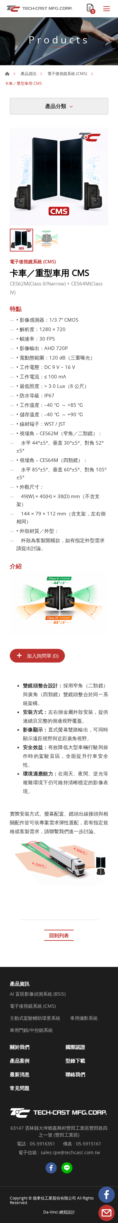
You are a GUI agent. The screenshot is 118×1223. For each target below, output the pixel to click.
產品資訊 (28, 73)
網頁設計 (67, 1212)
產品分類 (55, 106)
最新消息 (20, 1074)
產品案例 (20, 1060)
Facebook (106, 1194)
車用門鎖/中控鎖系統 (31, 1030)
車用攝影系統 (84, 1018)
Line (66, 1167)
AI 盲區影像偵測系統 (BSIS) (38, 994)
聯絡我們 (75, 1074)
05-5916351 (42, 1143)
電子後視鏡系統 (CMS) (67, 73)
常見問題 (20, 1088)
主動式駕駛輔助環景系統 (35, 1018)
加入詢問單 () (42, 655)
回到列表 (59, 935)
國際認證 (75, 1047)
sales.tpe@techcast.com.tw (70, 1152)
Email (106, 1213)
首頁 (7, 73)
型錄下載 (75, 1060)
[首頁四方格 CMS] (59, 176)
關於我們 (20, 1047)
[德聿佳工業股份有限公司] (39, 9)
